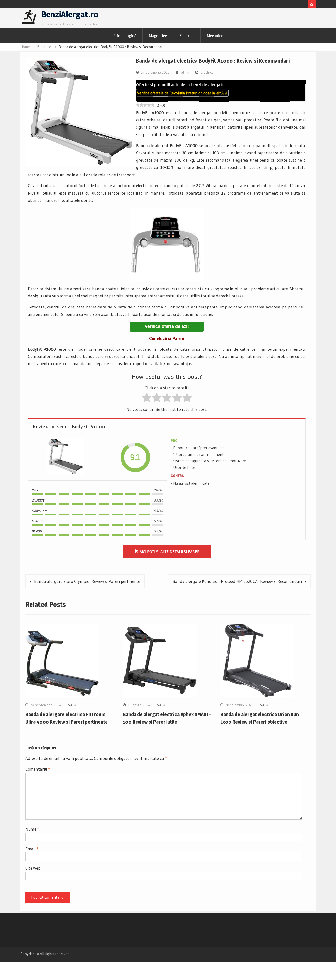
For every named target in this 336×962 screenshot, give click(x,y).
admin (184, 72)
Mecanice (215, 35)
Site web (33, 868)
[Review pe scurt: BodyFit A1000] (65, 457)
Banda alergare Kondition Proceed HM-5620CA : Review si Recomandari (237, 581)
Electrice (186, 35)
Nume (32, 829)
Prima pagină (124, 35)
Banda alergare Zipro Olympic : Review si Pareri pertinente (87, 581)
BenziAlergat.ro (69, 14)
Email (31, 848)
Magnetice (158, 35)
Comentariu (37, 769)
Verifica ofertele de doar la (182, 92)
